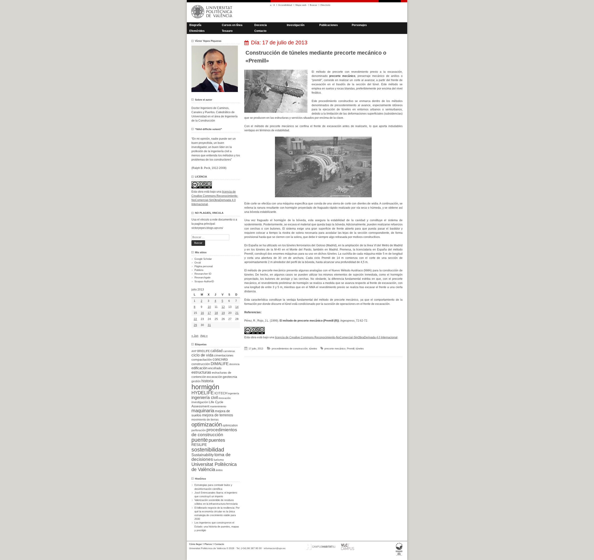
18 (216, 313)
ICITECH (220, 393)
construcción (200, 364)
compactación (201, 359)
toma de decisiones (211, 457)
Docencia (260, 25)
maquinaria (202, 410)
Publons (198, 270)
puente (199, 440)
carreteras (229, 351)
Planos (208, 544)
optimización (206, 424)
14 (237, 307)
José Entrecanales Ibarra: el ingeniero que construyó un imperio (215, 494)
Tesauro (227, 31)
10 (209, 307)
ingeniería (233, 393)
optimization (230, 425)
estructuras (201, 372)
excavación (214, 377)
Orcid (197, 262)
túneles (313, 348)
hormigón (205, 387)
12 (223, 307)
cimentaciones (223, 355)
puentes (217, 440)
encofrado (214, 368)
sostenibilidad (207, 450)
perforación (198, 430)
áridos (219, 470)
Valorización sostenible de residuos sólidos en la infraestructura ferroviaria (216, 502)
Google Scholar (203, 258)
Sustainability (202, 455)
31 (209, 325)
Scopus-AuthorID (204, 281)
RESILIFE (199, 445)
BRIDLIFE (203, 350)
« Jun (194, 335)
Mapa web (301, 5)
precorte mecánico (334, 348)
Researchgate (202, 277)
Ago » (204, 335)
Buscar (313, 5)
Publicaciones (328, 25)
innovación (225, 398)
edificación (199, 368)
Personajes (359, 25)
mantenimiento (218, 406)
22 (195, 319)
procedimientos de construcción (290, 348)
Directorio (325, 5)
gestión (196, 381)
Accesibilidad (285, 5)
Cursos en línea (232, 25)
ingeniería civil (204, 397)
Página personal (203, 266)
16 (202, 313)
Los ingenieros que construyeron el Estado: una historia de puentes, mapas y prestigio (216, 526)
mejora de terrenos (217, 415)
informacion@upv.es (274, 548)
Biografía (195, 25)
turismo (219, 459)
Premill (350, 348)
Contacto (260, 31)
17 (209, 313)
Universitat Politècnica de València (214, 467)
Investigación (295, 25)
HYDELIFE (202, 392)
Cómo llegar (195, 544)
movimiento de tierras (205, 419)
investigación (199, 402)
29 (195, 325)
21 (237, 313)
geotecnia (230, 377)
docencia (234, 364)
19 (223, 313)
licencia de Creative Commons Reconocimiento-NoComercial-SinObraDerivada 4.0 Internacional (336, 337)
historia (207, 381)
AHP (194, 351)
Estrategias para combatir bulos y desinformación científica (213, 487)
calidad (216, 351)
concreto (220, 359)
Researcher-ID (202, 273)
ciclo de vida (202, 355)
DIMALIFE (220, 364)
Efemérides (197, 31)
